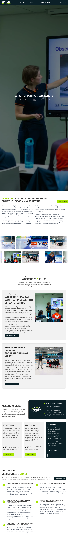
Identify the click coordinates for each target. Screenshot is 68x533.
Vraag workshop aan (12, 335)
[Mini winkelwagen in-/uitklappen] (65, 2)
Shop (31, 2)
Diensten (25, 2)
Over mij (37, 2)
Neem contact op (60, 478)
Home (20, 2)
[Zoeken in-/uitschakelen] (61, 2)
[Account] (63, 2)
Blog (42, 2)
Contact (47, 2)
